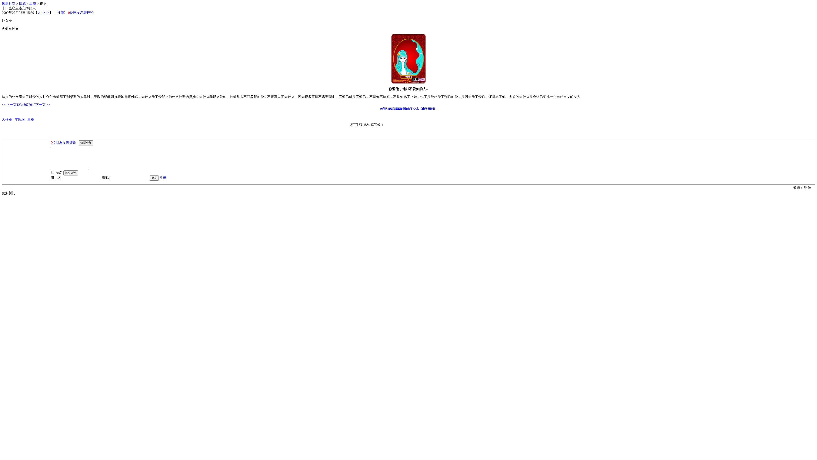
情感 (22, 4)
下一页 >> (42, 104)
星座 (32, 4)
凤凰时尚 (8, 4)
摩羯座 (19, 119)
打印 (60, 12)
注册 (163, 178)
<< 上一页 (9, 104)
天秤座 (7, 119)
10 (33, 104)
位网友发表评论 (81, 12)
